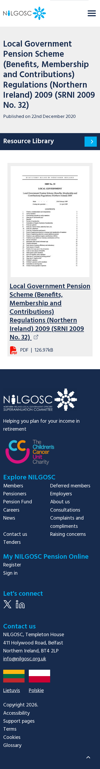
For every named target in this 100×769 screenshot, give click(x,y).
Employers (61, 494)
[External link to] (30, 456)
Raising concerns (68, 534)
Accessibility (16, 713)
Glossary (12, 746)
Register (12, 565)
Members (13, 486)
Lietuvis (11, 691)
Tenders (12, 542)
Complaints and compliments (67, 522)
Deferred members (70, 486)
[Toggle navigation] (92, 13)
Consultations (65, 510)
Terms (10, 729)
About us (60, 502)
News (9, 518)
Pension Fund (17, 502)
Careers (11, 510)
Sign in (10, 573)
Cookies (12, 738)
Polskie (36, 691)
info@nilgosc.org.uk (24, 659)
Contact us (15, 534)
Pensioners (14, 494)
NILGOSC (40, 399)
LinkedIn (20, 608)
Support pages (19, 721)
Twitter (7, 608)
